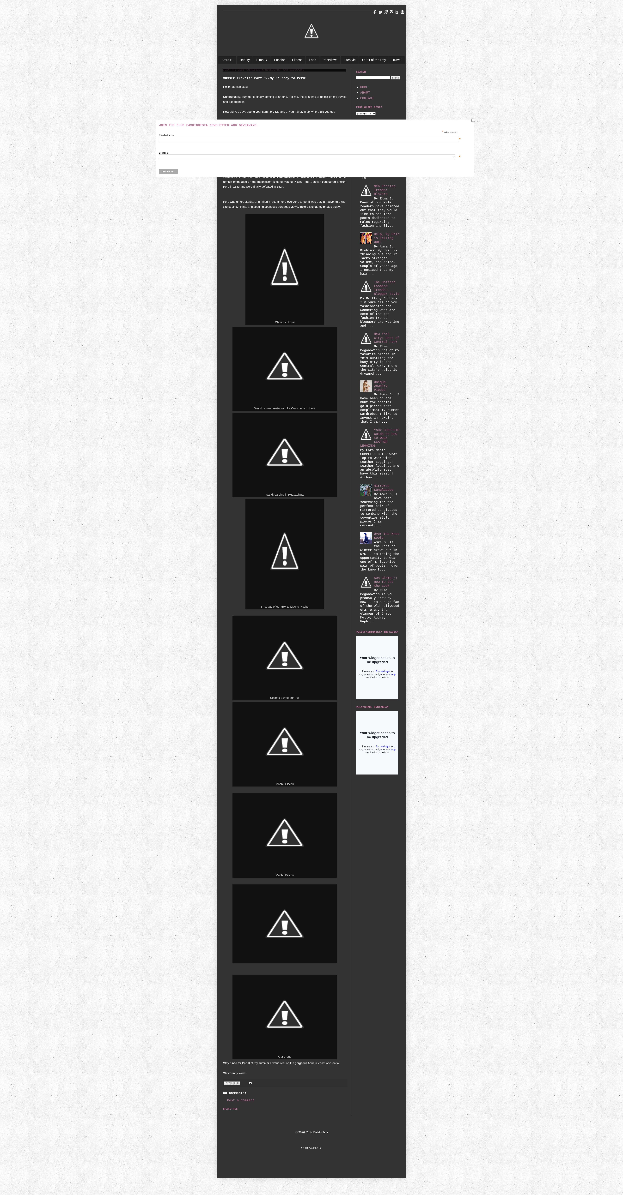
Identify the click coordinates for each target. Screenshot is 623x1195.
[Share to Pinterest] (238, 1083)
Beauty (245, 60)
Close (472, 120)
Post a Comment (240, 1100)
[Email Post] (249, 1083)
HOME (364, 87)
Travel (396, 60)
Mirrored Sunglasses (383, 488)
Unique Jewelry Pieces (381, 386)
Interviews (330, 60)
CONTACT (367, 98)
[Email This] (225, 1083)
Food (312, 60)
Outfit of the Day (374, 60)
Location (308, 152)
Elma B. (262, 60)
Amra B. (227, 60)
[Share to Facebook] (235, 1083)
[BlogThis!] (229, 1083)
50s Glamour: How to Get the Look (385, 582)
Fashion (280, 60)
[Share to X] (232, 1083)
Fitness (297, 60)
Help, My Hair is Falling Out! (386, 238)
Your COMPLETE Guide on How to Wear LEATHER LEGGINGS (379, 438)
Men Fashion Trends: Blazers (384, 190)
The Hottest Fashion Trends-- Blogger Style (386, 288)
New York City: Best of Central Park (386, 338)
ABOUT (365, 93)
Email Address (308, 135)
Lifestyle (350, 60)
